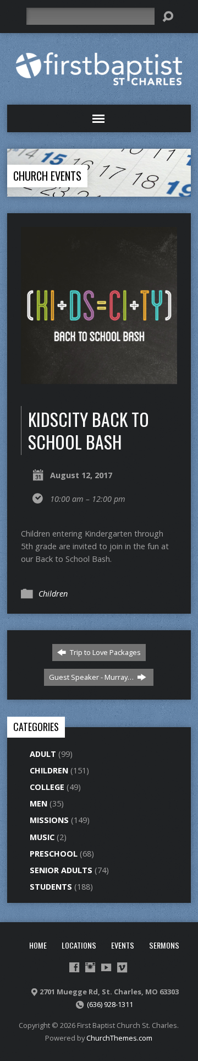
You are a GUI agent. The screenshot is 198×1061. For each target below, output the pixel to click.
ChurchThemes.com (119, 1038)
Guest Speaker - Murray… (92, 677)
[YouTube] (106, 967)
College (47, 787)
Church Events (47, 175)
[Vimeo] (122, 967)
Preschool (54, 853)
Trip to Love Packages (104, 652)
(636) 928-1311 (110, 1004)
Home (38, 945)
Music (42, 837)
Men (38, 803)
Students (51, 886)
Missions (49, 820)
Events (122, 945)
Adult (43, 754)
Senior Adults (61, 870)
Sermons (164, 945)
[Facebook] (74, 967)
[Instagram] (90, 967)
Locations (79, 945)
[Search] (167, 16)
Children (53, 593)
